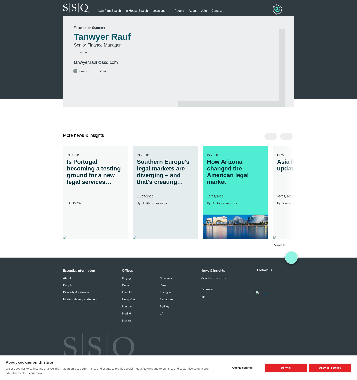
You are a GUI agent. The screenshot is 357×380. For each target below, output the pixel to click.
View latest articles (213, 278)
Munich (126, 321)
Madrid (126, 314)
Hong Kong (129, 299)
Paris (163, 285)
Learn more (35, 373)
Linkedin (84, 71)
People (179, 10)
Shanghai (165, 292)
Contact (216, 10)
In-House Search (137, 10)
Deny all (286, 367)
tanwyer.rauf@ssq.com (96, 62)
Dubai (125, 285)
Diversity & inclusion (76, 292)
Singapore (166, 299)
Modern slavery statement (80, 299)
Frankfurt (128, 292)
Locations (158, 10)
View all (280, 245)
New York (166, 278)
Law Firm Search (109, 10)
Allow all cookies (330, 367)
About (193, 10)
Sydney (164, 306)
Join (204, 10)
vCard (102, 71)
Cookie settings (242, 367)
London (127, 306)
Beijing (126, 278)
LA (162, 314)
